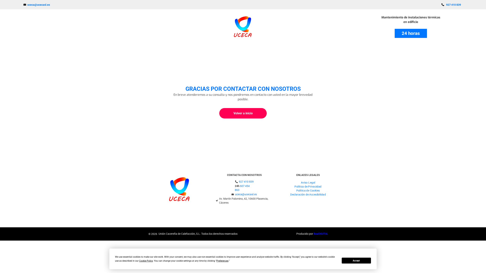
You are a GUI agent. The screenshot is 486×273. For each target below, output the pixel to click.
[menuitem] (308, 182)
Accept (356, 260)
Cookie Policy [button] (146, 261)
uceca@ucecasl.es (246, 194)
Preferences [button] (222, 261)
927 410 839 (246, 181)
